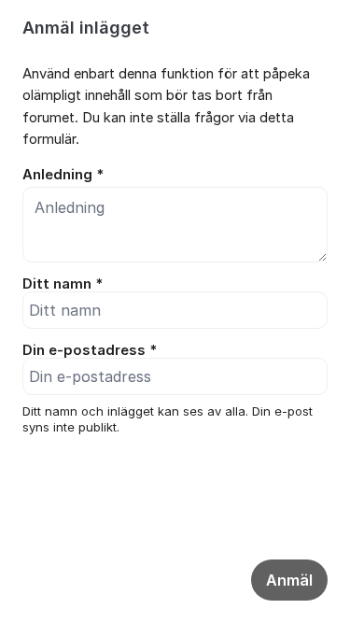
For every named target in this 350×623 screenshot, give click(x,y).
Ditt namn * (62, 283)
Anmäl (289, 580)
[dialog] (175, 255)
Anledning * (63, 174)
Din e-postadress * (89, 350)
